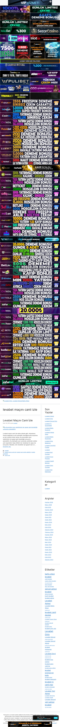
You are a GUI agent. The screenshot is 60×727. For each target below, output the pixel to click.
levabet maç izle (48, 657)
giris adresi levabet (48, 582)
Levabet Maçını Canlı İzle (18, 420)
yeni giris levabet (48, 707)
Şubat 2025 (48, 515)
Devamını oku (7, 446)
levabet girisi (48, 626)
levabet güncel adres (49, 639)
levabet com (47, 621)
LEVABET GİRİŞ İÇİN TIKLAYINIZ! (30, 61)
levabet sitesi (48, 677)
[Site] (30, 103)
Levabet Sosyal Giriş (51, 421)
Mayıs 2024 (48, 537)
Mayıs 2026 (48, 505)
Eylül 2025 (48, 507)
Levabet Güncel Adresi (50, 642)
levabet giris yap (50, 628)
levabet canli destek (50, 613)
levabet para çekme (50, 668)
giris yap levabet (49, 586)
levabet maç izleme (49, 661)
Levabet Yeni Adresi (50, 692)
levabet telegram (50, 679)
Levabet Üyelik (49, 697)
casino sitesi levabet (50, 581)
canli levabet (48, 579)
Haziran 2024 (49, 535)
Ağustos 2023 (49, 559)
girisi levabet (48, 584)
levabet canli (47, 610)
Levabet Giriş (49, 418)
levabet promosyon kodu (49, 672)
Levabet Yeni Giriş (50, 695)
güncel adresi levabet (51, 590)
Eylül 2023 (48, 557)
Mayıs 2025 (48, 512)
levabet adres (49, 598)
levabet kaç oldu (48, 655)
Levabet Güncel (50, 637)
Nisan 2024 (48, 540)
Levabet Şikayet (50, 699)
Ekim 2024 (48, 525)
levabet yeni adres (48, 689)
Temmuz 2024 (49, 532)
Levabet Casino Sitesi (51, 619)
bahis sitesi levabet (50, 575)
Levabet (7, 450)
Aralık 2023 (48, 549)
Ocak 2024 (48, 547)
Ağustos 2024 (49, 530)
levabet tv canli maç (49, 683)
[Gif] (30, 168)
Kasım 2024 (48, 522)
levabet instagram (48, 648)
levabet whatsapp (50, 687)
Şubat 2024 (48, 545)
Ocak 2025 (48, 517)
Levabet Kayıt (50, 654)
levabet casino (47, 617)
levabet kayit (47, 651)
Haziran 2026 (49, 502)
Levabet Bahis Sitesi (49, 607)
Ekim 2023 (48, 554)
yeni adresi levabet (49, 703)
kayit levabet (49, 596)
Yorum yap (7, 455)
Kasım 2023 (48, 552)
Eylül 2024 (48, 527)
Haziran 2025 (49, 510)
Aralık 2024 (48, 520)
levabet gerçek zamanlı (49, 623)
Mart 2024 (48, 542)
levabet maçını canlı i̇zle (10, 452)
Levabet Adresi (49, 416)
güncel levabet (49, 594)
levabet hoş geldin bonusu (50, 645)
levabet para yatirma (49, 665)
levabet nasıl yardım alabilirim (24, 452)
